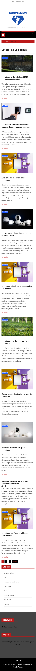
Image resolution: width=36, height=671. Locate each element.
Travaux (6, 604)
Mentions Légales (7, 627)
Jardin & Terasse (9, 595)
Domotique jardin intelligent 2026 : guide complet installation (15, 78)
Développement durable (11, 582)
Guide (5, 591)
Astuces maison (9, 573)
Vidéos (16, 627)
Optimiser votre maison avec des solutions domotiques (15, 482)
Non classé (7, 600)
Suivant (15, 561)
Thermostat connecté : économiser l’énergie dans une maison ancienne (16, 126)
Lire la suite (5, 98)
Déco (5, 577)
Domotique (5, 58)
